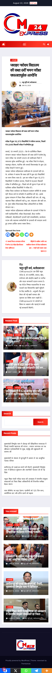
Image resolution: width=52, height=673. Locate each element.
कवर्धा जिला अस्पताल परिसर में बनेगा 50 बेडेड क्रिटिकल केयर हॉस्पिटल (15, 244)
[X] (12, 235)
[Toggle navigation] (24, 44)
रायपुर (16, 525)
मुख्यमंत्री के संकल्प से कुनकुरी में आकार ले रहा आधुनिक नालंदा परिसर (25, 558)
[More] (31, 235)
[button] (44, 44)
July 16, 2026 (14, 536)
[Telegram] (27, 235)
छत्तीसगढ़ (9, 335)
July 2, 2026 (13, 563)
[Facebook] (8, 235)
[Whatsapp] (22, 235)
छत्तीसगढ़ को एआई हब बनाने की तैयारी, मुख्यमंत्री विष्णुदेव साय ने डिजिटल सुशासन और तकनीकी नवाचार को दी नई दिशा (24, 470)
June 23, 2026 (14, 618)
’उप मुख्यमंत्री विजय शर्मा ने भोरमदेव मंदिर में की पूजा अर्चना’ (26, 340)
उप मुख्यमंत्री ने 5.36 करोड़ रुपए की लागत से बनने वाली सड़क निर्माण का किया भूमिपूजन (26, 394)
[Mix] (17, 235)
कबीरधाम (13, 60)
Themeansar (25, 664)
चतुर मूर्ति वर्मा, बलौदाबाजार (29, 82)
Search (7, 413)
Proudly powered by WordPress (18, 660)
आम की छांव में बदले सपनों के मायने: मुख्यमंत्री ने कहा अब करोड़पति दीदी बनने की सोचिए (25, 367)
